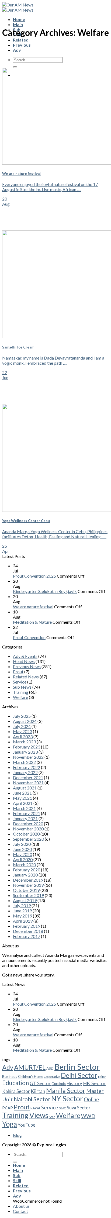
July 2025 (22, 716)
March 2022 (24, 762)
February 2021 (26, 813)
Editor (102, 1076)
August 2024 (25, 721)
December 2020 (28, 823)
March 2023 (24, 741)
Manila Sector (65, 1090)
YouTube (26, 1125)
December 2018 (28, 931)
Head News (24, 661)
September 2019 (28, 895)
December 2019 (28, 879)
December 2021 (28, 777)
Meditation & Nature (32, 621)
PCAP (7, 1107)
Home (19, 19)
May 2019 (22, 915)
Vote (52, 1117)
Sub (16, 1175)
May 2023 (22, 731)
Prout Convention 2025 (34, 575)
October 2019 (26, 890)
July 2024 (22, 726)
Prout (18, 671)
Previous (22, 44)
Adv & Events (25, 656)
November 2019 (28, 885)
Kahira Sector (16, 1091)
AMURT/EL (30, 1067)
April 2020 (23, 859)
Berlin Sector (77, 1066)
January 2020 (25, 874)
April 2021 (23, 803)
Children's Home (30, 1077)
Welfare (20, 697)
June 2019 (22, 910)
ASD (50, 1068)
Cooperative (52, 1076)
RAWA (35, 1108)
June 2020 (22, 849)
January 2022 (25, 772)
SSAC (62, 1108)
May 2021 (22, 798)
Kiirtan (38, 1091)
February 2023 (26, 746)
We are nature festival (33, 606)
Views (38, 1115)
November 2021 (28, 782)
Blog (17, 1135)
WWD (88, 1116)
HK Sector (94, 1083)
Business (9, 1076)
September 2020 (28, 838)
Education (15, 1082)
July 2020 (22, 844)
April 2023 (23, 736)
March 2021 (24, 808)
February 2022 (26, 767)
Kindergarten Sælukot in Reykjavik (45, 591)
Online (91, 1099)
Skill (17, 1180)
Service (19, 681)
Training (20, 692)
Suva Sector (79, 1107)
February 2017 (26, 936)
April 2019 (23, 920)
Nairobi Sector (32, 1099)
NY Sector (67, 1098)
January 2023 (25, 751)
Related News (26, 676)
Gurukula (58, 1084)
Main (18, 24)
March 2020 (24, 864)
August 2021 (25, 787)
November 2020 (28, 828)
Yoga (9, 1124)
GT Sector (40, 1083)
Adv (17, 50)
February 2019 (26, 926)
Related (21, 39)
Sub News (22, 686)
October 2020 (26, 833)
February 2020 (26, 869)
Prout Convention (29, 637)
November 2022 (28, 757)
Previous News (27, 666)
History (74, 1083)
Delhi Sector (79, 1075)
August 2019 (25, 900)
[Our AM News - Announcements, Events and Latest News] (17, 7)
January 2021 (25, 818)
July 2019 (22, 905)
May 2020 (22, 854)
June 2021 (22, 792)
